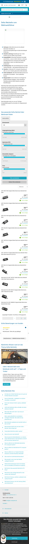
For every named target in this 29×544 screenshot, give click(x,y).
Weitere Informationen (16, 534)
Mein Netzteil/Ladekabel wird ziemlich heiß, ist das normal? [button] (15, 423)
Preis (3, 165)
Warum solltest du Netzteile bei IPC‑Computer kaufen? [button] (15, 448)
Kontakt (6, 489)
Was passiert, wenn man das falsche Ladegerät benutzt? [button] (13, 460)
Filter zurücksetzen (14, 178)
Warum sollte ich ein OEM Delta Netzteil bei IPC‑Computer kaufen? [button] (15, 443)
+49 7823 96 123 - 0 (11, 494)
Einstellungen (14, 542)
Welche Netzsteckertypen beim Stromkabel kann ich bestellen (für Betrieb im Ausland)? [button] (15, 464)
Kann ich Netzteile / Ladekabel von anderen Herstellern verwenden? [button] (15, 399)
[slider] (3, 133)
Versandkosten (25, 198)
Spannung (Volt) (6, 142)
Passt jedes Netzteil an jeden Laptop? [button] (13, 431)
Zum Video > (7, 384)
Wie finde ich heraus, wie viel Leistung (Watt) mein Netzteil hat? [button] (15, 482)
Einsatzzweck (5, 122)
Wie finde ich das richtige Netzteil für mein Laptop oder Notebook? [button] (14, 473)
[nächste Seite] (21, 318)
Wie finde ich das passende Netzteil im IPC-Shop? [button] (15, 469)
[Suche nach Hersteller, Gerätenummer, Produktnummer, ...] (26, 9)
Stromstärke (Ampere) (7, 154)
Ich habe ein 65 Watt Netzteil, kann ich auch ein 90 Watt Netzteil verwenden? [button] (16, 394)
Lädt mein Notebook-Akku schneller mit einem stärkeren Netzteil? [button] (15, 408)
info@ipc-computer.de (11, 500)
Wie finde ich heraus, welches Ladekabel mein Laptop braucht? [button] (15, 477)
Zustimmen (14, 538)
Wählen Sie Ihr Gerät (6, 13)
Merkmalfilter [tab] (5, 118)
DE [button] (22, 5)
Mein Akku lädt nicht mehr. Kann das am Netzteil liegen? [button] (14, 412)
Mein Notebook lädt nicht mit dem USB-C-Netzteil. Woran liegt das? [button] (14, 427)
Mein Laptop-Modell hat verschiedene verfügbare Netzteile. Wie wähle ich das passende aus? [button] (14, 418)
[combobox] (14, 125)
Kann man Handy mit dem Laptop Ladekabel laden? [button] (15, 403)
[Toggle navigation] (2, 5)
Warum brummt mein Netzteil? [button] (12, 434)
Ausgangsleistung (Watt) (8, 130)
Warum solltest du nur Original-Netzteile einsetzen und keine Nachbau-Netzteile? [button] (14, 452)
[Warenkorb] (26, 5)
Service (6, 513)
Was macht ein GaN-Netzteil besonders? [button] (14, 456)
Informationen (8, 508)
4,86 (13, 1)
